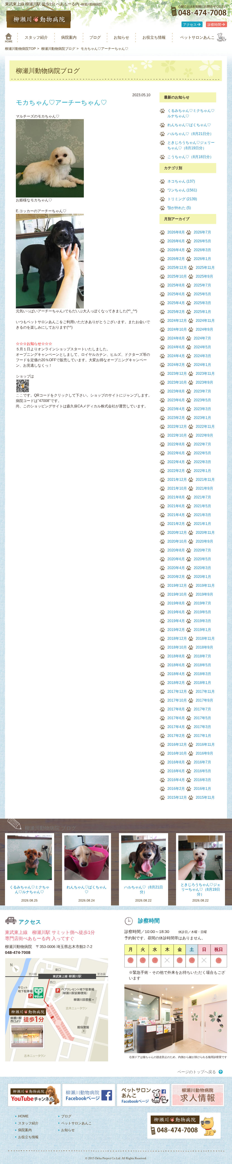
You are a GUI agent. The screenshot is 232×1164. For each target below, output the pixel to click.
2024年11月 (205, 320)
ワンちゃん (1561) (182, 190)
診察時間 (214, 24)
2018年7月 (202, 656)
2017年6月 (176, 718)
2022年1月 (202, 471)
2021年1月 (202, 524)
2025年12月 (177, 267)
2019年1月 (202, 630)
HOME (23, 1116)
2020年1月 (202, 577)
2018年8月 (176, 656)
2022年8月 (176, 444)
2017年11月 (205, 691)
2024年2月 (176, 365)
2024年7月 (202, 338)
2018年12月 (177, 638)
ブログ (95, 37)
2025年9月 (204, 276)
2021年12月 (177, 479)
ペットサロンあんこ (197, 37)
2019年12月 (177, 585)
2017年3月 (202, 727)
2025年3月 (202, 303)
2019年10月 (177, 594)
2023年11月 (205, 373)
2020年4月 (176, 568)
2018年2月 (176, 683)
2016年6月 (176, 771)
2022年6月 (176, 453)
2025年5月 (202, 294)
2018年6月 (176, 665)
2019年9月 (204, 594)
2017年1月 (202, 736)
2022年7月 (202, 444)
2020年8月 (176, 550)
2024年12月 (177, 320)
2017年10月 (177, 700)
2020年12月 (177, 532)
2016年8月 (176, 762)
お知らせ (121, 37)
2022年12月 (177, 426)
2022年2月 (176, 471)
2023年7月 (202, 391)
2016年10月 (177, 753)
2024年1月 (202, 365)
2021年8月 (176, 497)
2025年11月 (205, 267)
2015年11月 (205, 797)
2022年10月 (177, 435)
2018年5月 (202, 665)
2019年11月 (205, 585)
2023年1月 (202, 418)
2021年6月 (176, 506)
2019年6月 (176, 612)
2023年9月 (204, 382)
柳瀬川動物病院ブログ (58, 49)
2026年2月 (176, 259)
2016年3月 (202, 780)
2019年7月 (202, 603)
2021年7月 (202, 497)
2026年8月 (176, 232)
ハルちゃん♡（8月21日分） (190, 134)
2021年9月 (204, 488)
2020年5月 (202, 559)
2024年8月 (176, 338)
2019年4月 (176, 621)
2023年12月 (177, 373)
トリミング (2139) (182, 199)
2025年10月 (177, 276)
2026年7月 (202, 232)
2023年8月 (176, 391)
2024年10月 (177, 329)
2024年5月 (202, 347)
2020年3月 (202, 568)
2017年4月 (176, 727)
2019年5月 (202, 612)
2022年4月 (176, 462)
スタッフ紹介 (36, 37)
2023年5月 (202, 400)
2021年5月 (202, 506)
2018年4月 (176, 674)
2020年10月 (177, 541)
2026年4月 (176, 250)
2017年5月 (202, 718)
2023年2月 (176, 418)
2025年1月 (202, 312)
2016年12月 (177, 744)
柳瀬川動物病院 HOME (8, 37)
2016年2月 (176, 789)
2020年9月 (204, 541)
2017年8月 (176, 709)
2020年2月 (176, 577)
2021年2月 (176, 524)
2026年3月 (202, 250)
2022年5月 (202, 453)
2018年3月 (202, 674)
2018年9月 (204, 647)
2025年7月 (202, 285)
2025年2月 (176, 312)
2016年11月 (205, 744)
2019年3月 (202, 621)
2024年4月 (176, 356)
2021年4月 (176, 515)
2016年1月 (202, 789)
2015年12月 (177, 797)
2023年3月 (202, 409)
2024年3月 (202, 356)
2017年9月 (204, 700)
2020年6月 (176, 559)
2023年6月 (176, 400)
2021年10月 (177, 488)
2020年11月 (205, 532)
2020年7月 (202, 550)
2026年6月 (176, 241)
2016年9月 (204, 753)
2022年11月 (205, 426)
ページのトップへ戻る (196, 1072)
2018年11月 (205, 638)
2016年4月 (176, 780)
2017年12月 (177, 691)
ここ (19, 395)
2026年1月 (202, 259)
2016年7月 (202, 762)
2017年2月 (176, 736)
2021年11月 (205, 479)
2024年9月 (204, 329)
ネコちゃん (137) (181, 181)
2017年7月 (202, 709)
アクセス (190, 24)
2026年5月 (202, 241)
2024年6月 (176, 347)
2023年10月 (177, 382)
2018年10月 (177, 647)
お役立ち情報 (154, 37)
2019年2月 (176, 630)
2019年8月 (176, 603)
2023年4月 (176, 409)
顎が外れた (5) (179, 208)
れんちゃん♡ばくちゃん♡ (189, 125)
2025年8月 (176, 285)
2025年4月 (176, 303)
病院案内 (69, 37)
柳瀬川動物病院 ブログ (51, 828)
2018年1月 (202, 683)
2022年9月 (204, 435)
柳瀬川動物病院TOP (20, 49)
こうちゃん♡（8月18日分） (190, 157)
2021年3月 (202, 515)
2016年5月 (202, 771)
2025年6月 (176, 294)
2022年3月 (202, 462)
